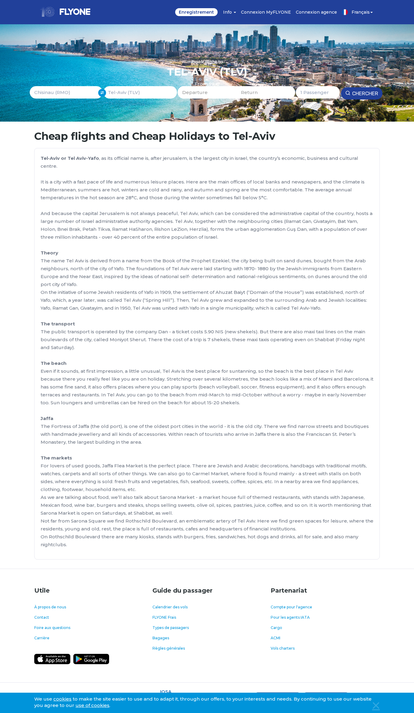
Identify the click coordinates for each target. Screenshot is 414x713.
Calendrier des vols (170, 607)
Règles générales (168, 648)
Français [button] (361, 12)
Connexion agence (316, 12)
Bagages (160, 638)
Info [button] (228, 12)
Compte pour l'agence (291, 607)
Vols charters (283, 648)
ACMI (275, 638)
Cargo (276, 627)
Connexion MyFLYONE (266, 12)
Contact (41, 617)
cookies (62, 699)
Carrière (41, 638)
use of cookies (92, 705)
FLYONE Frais (164, 617)
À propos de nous (50, 607)
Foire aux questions (52, 627)
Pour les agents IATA (290, 617)
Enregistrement (196, 12)
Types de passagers (170, 627)
